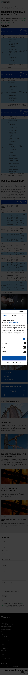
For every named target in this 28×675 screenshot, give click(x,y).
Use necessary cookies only (14, 362)
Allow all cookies (14, 357)
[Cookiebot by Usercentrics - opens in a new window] (18, 311)
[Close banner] (25, 311)
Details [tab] (14, 315)
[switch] (24, 343)
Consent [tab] (5, 315)
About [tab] (22, 315)
